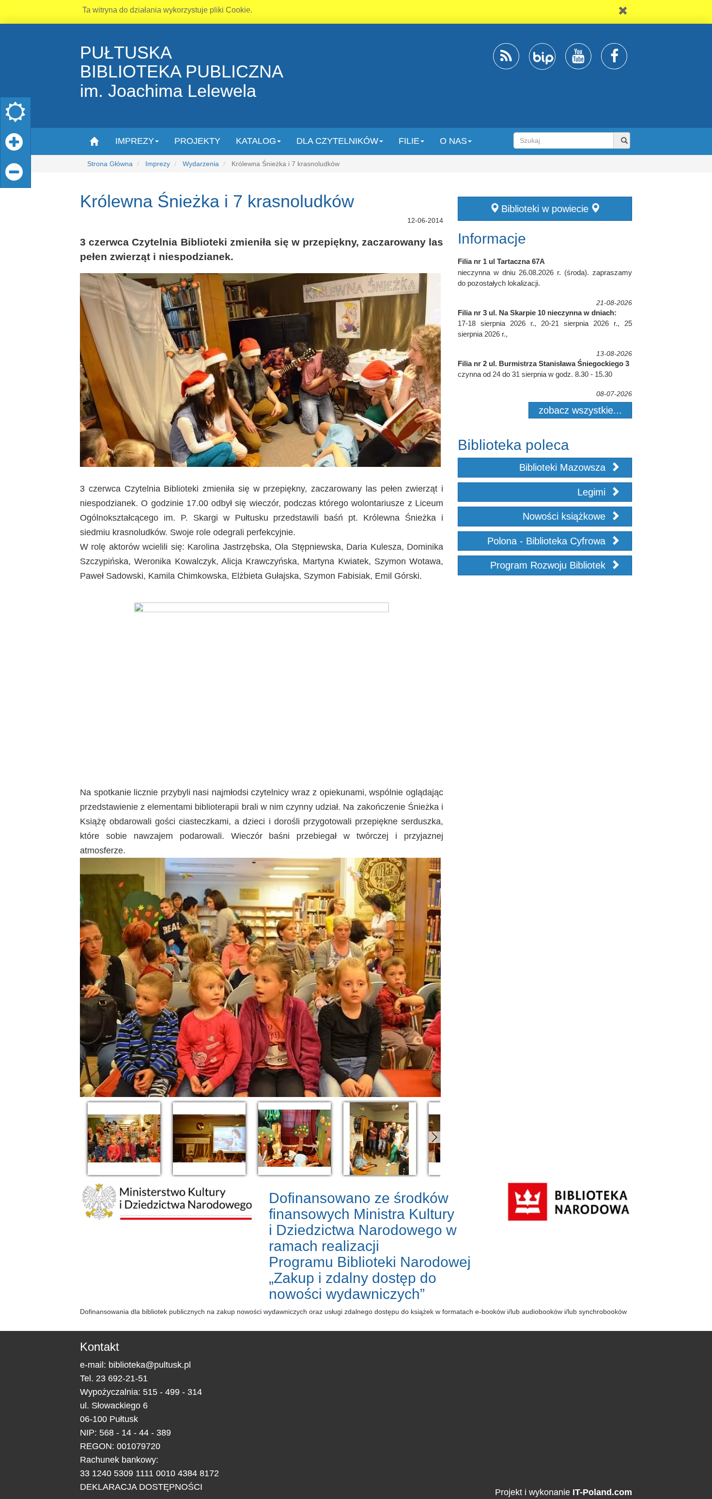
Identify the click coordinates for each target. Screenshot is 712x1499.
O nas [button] (453, 141)
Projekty (197, 141)
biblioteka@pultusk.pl (149, 1365)
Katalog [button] (256, 141)
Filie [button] (409, 141)
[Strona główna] (93, 141)
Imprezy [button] (134, 141)
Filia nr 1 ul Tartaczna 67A (501, 261)
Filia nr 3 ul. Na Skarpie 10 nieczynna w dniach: (537, 313)
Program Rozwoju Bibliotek (549, 565)
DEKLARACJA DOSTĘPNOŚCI (141, 1487)
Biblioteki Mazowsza (563, 467)
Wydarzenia (201, 164)
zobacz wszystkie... (580, 410)
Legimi (592, 492)
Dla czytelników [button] (337, 141)
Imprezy (157, 164)
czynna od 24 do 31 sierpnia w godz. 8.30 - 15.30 (535, 374)
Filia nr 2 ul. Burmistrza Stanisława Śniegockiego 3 (543, 363)
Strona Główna (110, 164)
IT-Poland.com (602, 1492)
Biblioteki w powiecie (544, 208)
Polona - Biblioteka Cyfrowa (547, 541)
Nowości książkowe (565, 516)
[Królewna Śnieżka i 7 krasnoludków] (124, 1138)
